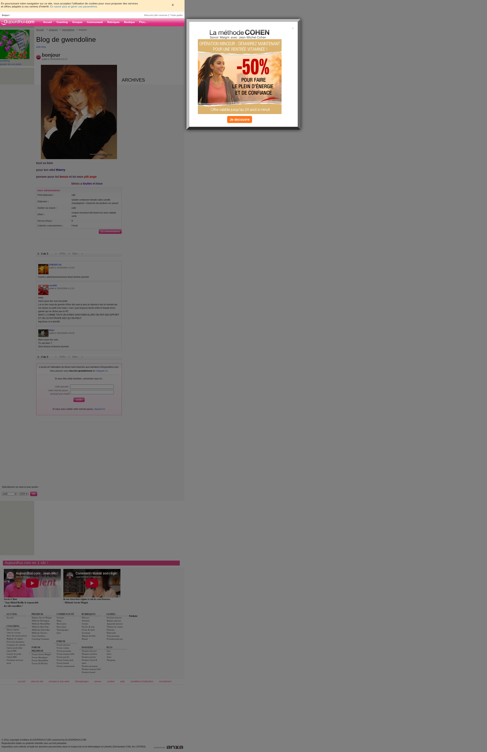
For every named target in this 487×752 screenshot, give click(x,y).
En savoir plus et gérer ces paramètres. (74, 6)
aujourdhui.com (19, 22)
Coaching (62, 22)
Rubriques (113, 22)
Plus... (143, 22)
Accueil (47, 22)
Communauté (95, 22)
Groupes (77, 22)
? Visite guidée (176, 15)
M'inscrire (148, 15)
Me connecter (161, 15)
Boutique (129, 22)
